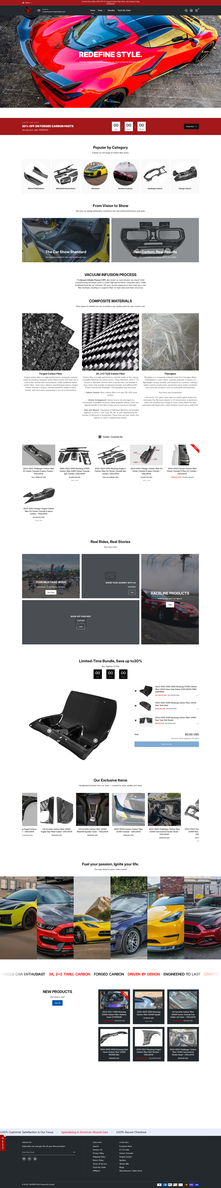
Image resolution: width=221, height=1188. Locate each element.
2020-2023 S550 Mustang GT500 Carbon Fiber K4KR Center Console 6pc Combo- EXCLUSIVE (74, 471)
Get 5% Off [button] (3, 1144)
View (170, 605)
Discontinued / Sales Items (130, 1171)
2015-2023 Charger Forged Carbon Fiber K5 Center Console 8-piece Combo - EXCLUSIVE (38, 511)
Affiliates (96, 1171)
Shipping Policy (99, 1157)
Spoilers (122, 1160)
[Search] (186, 10)
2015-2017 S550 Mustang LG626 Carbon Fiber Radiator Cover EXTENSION (114, 1014)
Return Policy (98, 1160)
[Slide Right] (145, 3)
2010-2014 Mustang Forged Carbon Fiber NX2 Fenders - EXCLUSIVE (148, 1052)
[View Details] (49, 730)
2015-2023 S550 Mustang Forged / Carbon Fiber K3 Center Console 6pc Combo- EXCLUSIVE (110, 471)
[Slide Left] (75, 3)
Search (96, 1146)
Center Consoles (126, 1153)
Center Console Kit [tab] (112, 436)
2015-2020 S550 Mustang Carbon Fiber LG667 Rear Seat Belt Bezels (175, 718)
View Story (51, 592)
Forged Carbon (125, 1157)
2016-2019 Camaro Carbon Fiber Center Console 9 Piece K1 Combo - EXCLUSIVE (182, 471)
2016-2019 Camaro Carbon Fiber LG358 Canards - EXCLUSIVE (128, 830)
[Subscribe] (73, 1152)
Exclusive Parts (125, 1146)
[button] (186, 10)
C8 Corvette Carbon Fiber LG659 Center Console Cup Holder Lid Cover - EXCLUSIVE (183, 1014)
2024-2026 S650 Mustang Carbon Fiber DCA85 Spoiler (149, 1013)
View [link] (132, 592)
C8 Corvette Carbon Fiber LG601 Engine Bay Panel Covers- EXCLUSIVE (56, 830)
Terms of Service (100, 1164)
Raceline (111, 10)
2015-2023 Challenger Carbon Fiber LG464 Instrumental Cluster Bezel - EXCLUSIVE (164, 832)
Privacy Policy (98, 1153)
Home (92, 10)
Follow (27, 3)
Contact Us (97, 1150)
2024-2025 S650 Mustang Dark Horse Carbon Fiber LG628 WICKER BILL (114, 1052)
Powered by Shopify (47, 1184)
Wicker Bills (124, 1164)
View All (57, 1003)
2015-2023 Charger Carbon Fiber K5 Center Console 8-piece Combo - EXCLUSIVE (146, 471)
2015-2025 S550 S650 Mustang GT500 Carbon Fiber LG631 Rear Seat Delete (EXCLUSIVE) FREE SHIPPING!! (176, 689)
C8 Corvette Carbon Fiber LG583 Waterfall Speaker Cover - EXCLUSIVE (92, 830)
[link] (50, 10)
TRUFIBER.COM (34, 1184)
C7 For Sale (124, 1150)
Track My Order (124, 10)
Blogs (121, 1167)
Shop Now (190, 126)
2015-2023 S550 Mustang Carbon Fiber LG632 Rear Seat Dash (175, 704)
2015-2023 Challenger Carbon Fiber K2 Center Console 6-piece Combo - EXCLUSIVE (38, 471)
